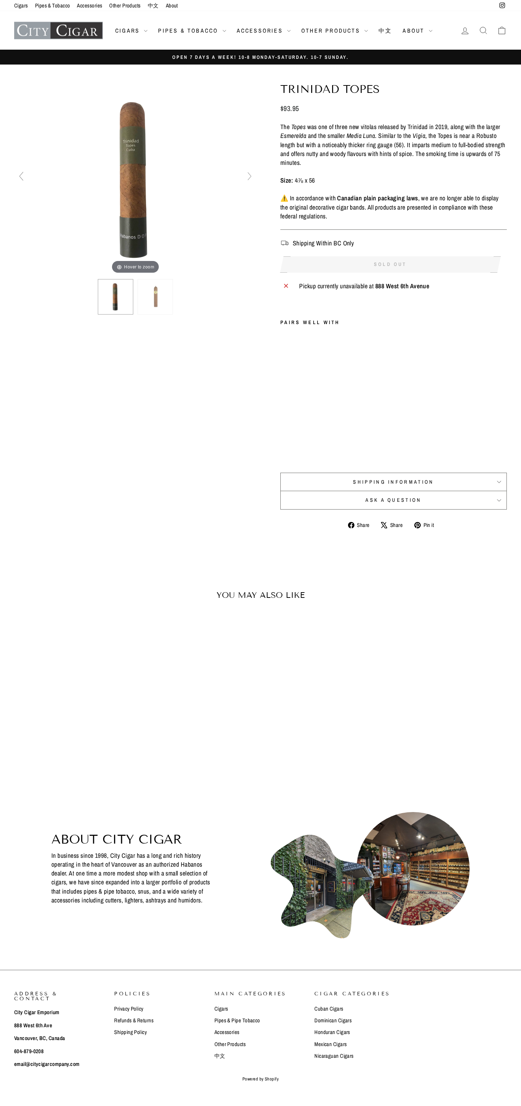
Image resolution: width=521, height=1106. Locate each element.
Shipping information (393, 481)
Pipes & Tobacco (52, 5)
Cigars (21, 5)
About (172, 5)
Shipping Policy (130, 1032)
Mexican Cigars (330, 1044)
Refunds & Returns (133, 1020)
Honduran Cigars (332, 1032)
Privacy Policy (128, 1008)
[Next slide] (249, 176)
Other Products (124, 5)
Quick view (73, 726)
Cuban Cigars (328, 1008)
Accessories (89, 5)
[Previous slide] (21, 176)
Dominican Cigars (333, 1020)
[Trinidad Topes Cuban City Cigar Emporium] (115, 297)
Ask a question (393, 499)
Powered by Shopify (260, 1079)
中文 (153, 5)
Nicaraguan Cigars (334, 1056)
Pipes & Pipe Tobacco (237, 1020)
